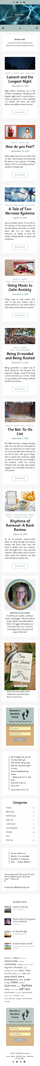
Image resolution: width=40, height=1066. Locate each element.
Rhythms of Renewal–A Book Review (20, 525)
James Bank (8, 974)
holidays (21, 970)
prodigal (7, 983)
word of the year (27, 999)
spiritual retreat (8, 995)
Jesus (15, 973)
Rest (7, 836)
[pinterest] (24, 2)
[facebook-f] (14, 2)
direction (26, 964)
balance (17, 957)
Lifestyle (30, 205)
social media (18, 992)
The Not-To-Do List (20, 431)
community (10, 964)
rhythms (26, 985)
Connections (17, 282)
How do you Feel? (20, 146)
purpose (22, 983)
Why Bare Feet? (21, 1056)
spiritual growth (27, 992)
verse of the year (9, 999)
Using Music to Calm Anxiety (20, 287)
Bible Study (10, 812)
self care (24, 989)
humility (27, 970)
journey (19, 973)
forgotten (8, 967)
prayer (27, 979)
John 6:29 (15, 879)
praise (21, 979)
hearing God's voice (10, 971)
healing (25, 967)
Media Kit (30, 1056)
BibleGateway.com (22, 887)
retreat (18, 986)
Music (29, 974)
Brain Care (19, 73)
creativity (20, 964)
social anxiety (9, 992)
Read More (20, 112)
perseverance (11, 979)
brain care (23, 958)
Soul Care (30, 73)
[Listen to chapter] (20, 881)
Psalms (14, 982)
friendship (18, 967)
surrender (16, 996)
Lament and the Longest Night (20, 79)
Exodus (31, 964)
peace (21, 976)
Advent (7, 958)
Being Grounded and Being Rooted (20, 355)
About (13, 1056)
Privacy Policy (19, 1058)
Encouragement (23, 350)
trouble (22, 995)
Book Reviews (21, 515)
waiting (18, 999)
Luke (24, 973)
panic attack (10, 976)
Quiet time (10, 985)
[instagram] (21, 2)
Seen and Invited (14, 989)
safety (7, 989)
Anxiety (8, 73)
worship (7, 1001)
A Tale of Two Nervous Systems (20, 211)
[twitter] (17, 2)
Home (8, 1056)
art (12, 958)
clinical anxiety (11, 961)
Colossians (21, 961)
